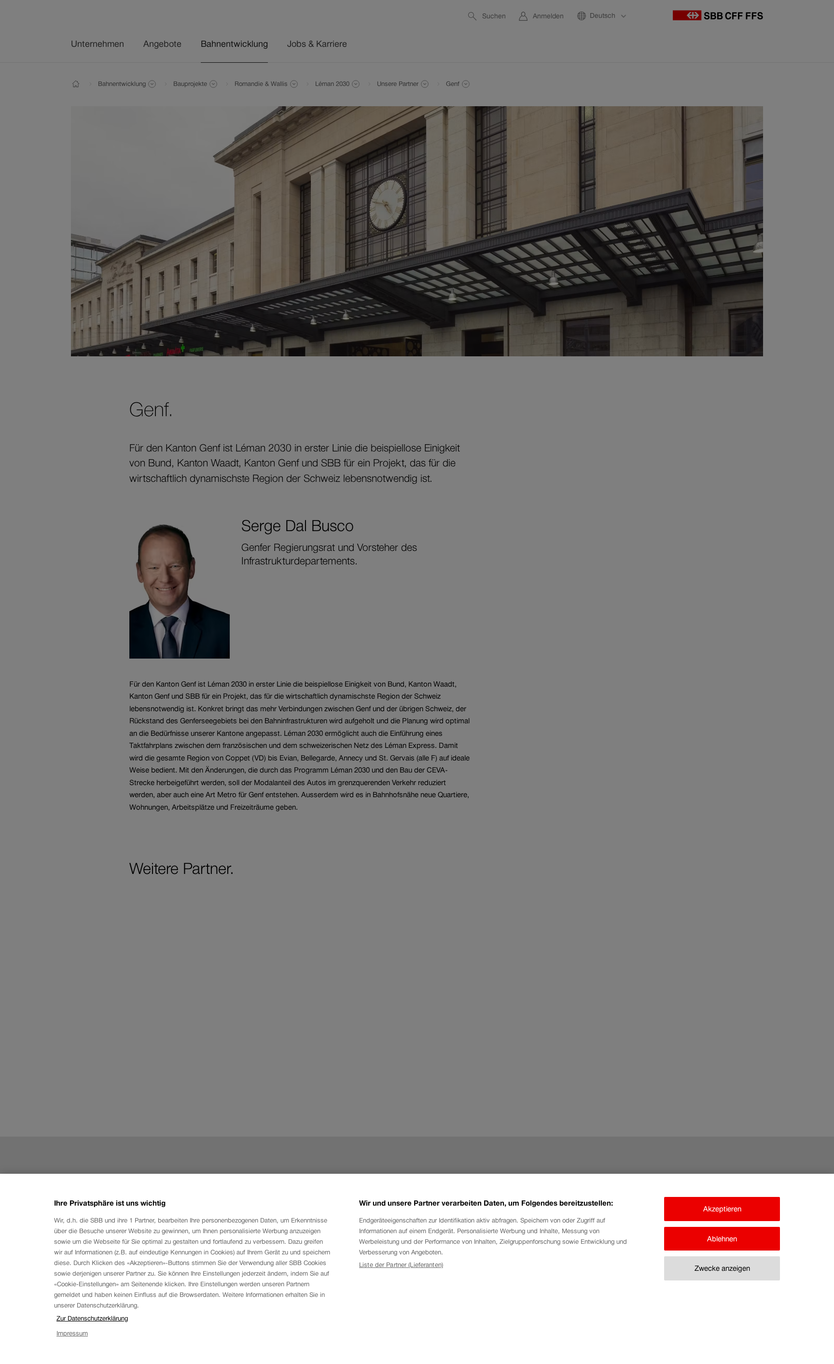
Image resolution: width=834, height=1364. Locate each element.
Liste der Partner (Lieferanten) (401, 1264)
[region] (417, 1269)
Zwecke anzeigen (722, 1268)
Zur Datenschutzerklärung (92, 1318)
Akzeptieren (722, 1209)
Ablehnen (722, 1239)
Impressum (72, 1333)
